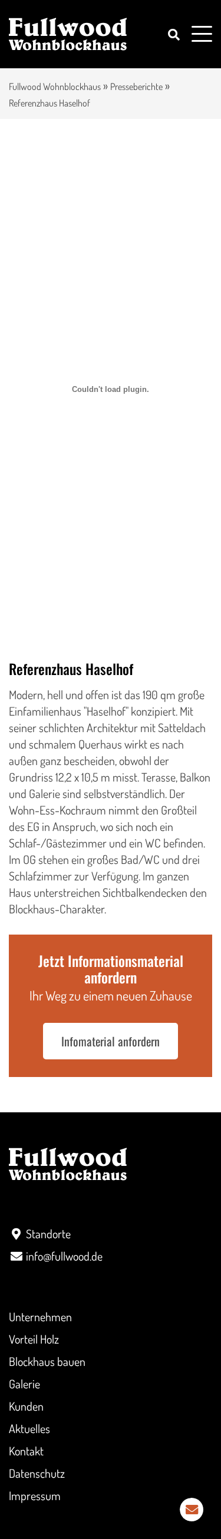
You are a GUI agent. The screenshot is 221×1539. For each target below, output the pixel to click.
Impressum (35, 1495)
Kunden (26, 1406)
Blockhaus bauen (47, 1361)
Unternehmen (40, 1316)
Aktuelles (29, 1428)
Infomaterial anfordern (110, 1041)
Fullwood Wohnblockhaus (55, 86)
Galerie (24, 1383)
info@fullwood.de (64, 1256)
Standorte (48, 1233)
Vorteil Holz (34, 1339)
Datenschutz (37, 1473)
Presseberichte (136, 86)
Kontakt (26, 1450)
